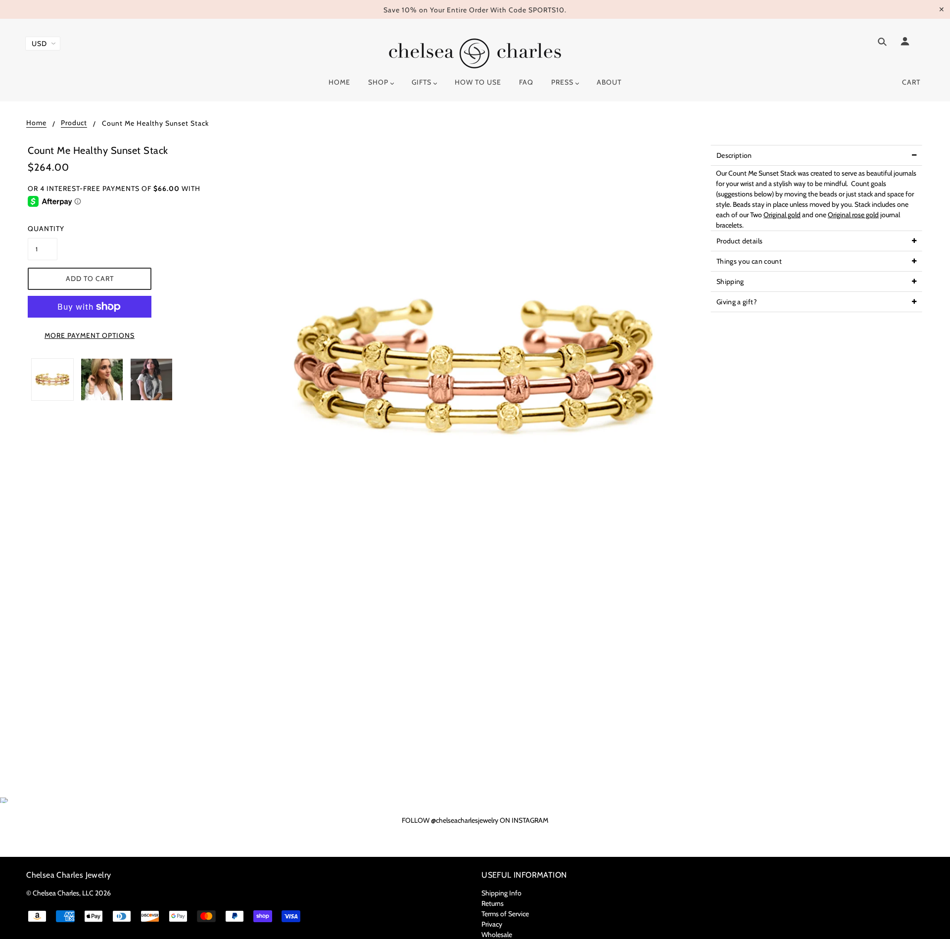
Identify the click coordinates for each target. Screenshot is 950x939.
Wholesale (496, 934)
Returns (492, 903)
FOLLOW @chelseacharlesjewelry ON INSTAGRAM (475, 820)
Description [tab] (734, 155)
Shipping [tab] (730, 281)
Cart (911, 82)
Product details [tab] (739, 240)
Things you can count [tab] (749, 261)
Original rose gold (853, 214)
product (74, 123)
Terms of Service (505, 913)
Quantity (42, 228)
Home (36, 123)
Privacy (491, 924)
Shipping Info (501, 893)
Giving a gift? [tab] (736, 301)
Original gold (782, 214)
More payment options (90, 335)
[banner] (475, 53)
